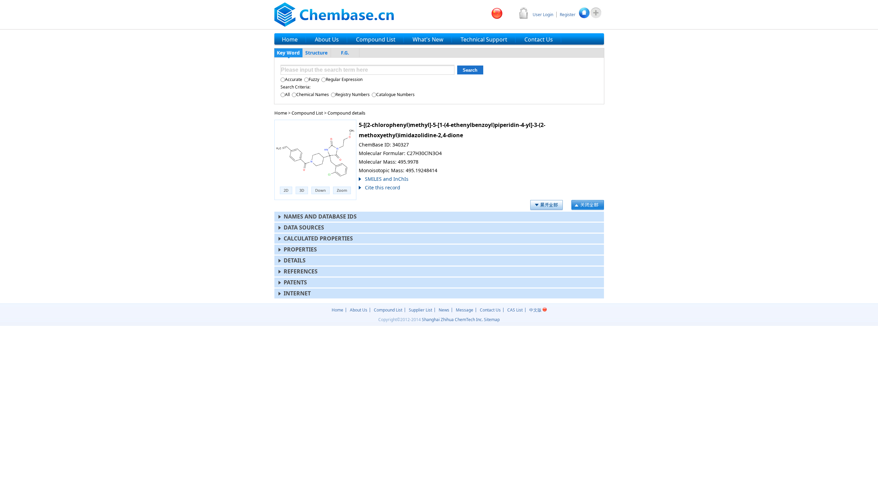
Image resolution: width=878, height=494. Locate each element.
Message (464, 310)
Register (568, 14)
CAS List (515, 310)
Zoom (342, 190)
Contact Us (490, 310)
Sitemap (492, 319)
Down (320, 190)
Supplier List (420, 310)
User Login (543, 14)
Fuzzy (314, 79)
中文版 (536, 310)
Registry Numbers (352, 94)
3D (301, 190)
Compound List (307, 113)
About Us (358, 310)
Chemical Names (312, 94)
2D (286, 190)
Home (280, 113)
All (287, 94)
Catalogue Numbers (395, 94)
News (444, 310)
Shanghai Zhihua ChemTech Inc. (452, 319)
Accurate (293, 79)
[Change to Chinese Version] (496, 13)
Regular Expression (344, 79)
